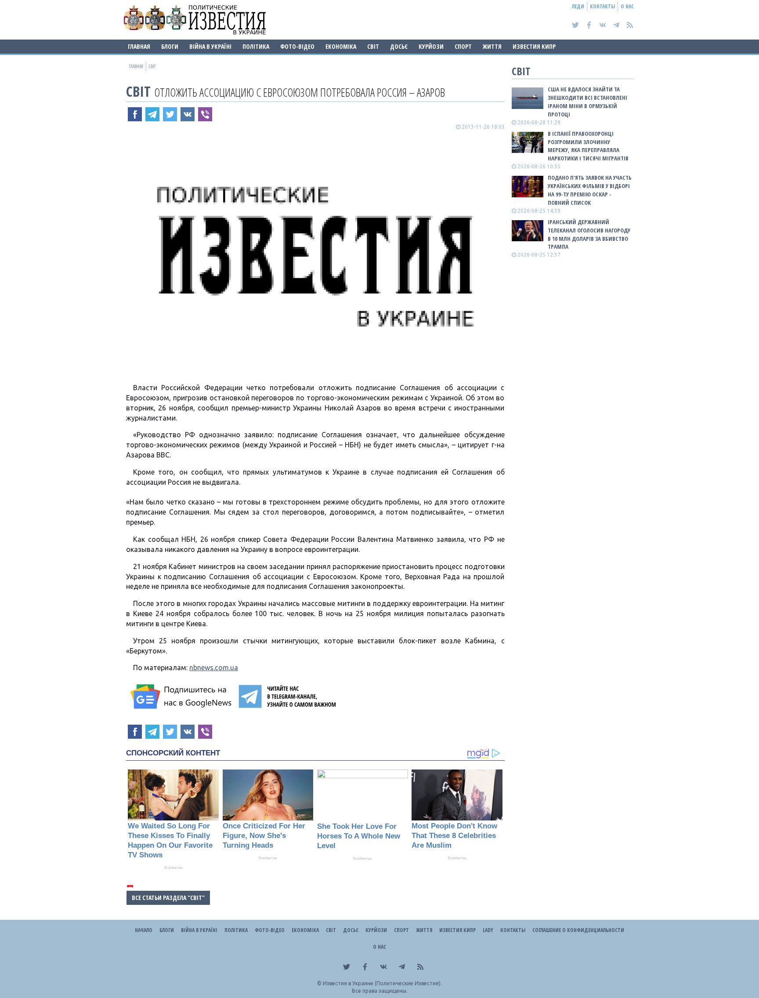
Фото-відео (297, 46)
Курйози (431, 46)
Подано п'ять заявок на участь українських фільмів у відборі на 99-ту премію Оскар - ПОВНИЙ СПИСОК (590, 190)
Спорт (463, 46)
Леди (578, 6)
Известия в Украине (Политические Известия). (382, 983)
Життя (492, 46)
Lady (488, 930)
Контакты (602, 6)
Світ (373, 46)
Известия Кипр (534, 46)
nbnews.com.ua (213, 667)
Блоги (169, 46)
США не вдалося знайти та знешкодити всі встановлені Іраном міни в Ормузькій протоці (587, 101)
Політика (255, 46)
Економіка (340, 46)
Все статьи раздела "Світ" (168, 897)
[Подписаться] (182, 696)
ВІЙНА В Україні (210, 46)
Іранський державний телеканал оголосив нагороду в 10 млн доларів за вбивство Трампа (589, 234)
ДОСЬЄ (399, 46)
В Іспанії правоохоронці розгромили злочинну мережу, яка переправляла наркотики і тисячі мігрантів (588, 146)
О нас (627, 6)
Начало (143, 930)
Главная (139, 46)
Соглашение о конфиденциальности (578, 930)
